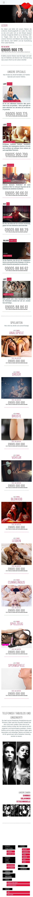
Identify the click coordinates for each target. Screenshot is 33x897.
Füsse (24, 854)
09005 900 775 (12, 49)
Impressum (10, 895)
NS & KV (25, 849)
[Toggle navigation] (3, 2)
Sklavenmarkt (11, 865)
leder (24, 862)
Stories (23, 866)
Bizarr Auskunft (11, 885)
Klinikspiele (26, 852)
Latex (24, 859)
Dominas (9, 851)
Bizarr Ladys (10, 854)
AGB (8, 892)
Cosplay (25, 857)
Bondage (7, 871)
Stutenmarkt (10, 868)
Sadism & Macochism (8, 875)
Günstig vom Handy (12, 883)
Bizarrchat (24, 869)
